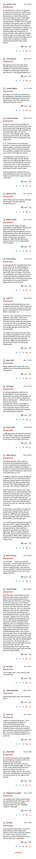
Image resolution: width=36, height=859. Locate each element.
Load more (18, 852)
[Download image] (30, 51)
